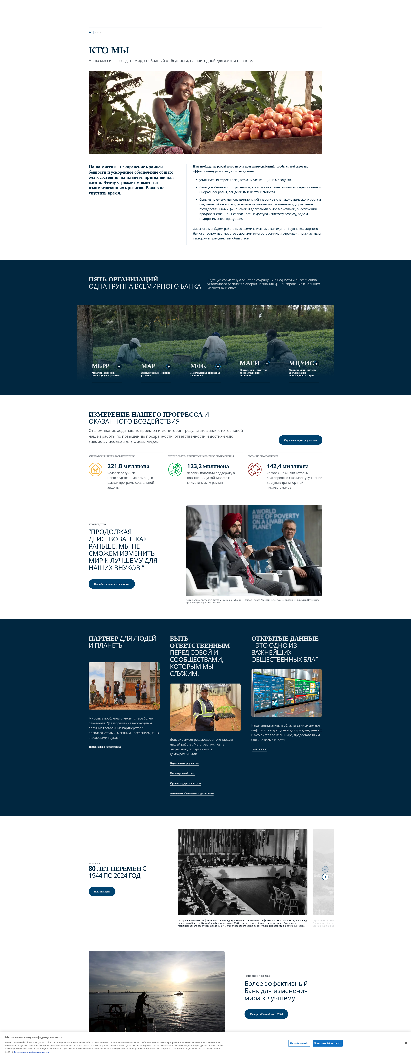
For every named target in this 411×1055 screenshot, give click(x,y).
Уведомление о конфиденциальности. (31, 1051)
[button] (119, 366)
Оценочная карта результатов (300, 440)
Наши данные (259, 749)
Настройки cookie (299, 1043)
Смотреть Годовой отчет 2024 (266, 1014)
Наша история (102, 891)
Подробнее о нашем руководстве (112, 584)
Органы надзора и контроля (185, 783)
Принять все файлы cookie (327, 1043)
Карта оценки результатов (184, 763)
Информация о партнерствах (105, 746)
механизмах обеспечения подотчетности (192, 793)
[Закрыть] (405, 1043)
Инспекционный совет (182, 773)
